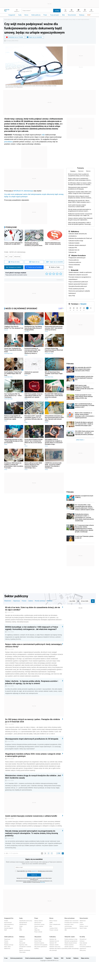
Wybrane (88, 171)
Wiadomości (25, 19)
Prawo (45, 15)
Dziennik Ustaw (38, 939)
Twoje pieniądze (54, 15)
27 (80, 308)
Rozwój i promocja (40, 600)
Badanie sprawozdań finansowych (78, 284)
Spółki (51, 922)
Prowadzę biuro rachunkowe (72, 922)
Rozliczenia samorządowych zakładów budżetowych (79, 292)
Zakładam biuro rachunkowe (72, 920)
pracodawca (8, 141)
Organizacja (16, 600)
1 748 (58, 853)
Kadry (20, 15)
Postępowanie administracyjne (77, 257)
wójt (43, 135)
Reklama (75, 958)
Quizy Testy (72, 295)
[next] (63, 853)
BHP (20, 928)
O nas (6, 958)
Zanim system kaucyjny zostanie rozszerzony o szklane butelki (77, 205)
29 (87, 308)
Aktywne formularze (78, 255)
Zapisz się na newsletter (56, 262)
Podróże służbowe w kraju (71, 939)
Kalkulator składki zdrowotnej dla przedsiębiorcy (78, 235)
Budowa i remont (84, 926)
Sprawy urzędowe (38, 926)
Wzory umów (83, 944)
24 (70, 308)
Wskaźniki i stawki (70, 936)
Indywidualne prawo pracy (25, 920)
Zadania (30, 600)
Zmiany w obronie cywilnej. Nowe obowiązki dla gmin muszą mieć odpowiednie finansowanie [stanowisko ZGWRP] (80, 219)
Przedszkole (22, 939)
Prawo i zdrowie (38, 931)
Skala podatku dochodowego (72, 948)
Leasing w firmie (53, 928)
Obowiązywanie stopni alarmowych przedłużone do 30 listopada (78, 188)
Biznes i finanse (53, 920)
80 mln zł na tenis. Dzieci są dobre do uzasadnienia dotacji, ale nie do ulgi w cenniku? (78, 175)
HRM (20, 930)
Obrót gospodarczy (9, 924)
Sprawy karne (37, 922)
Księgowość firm (8, 918)
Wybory (71, 267)
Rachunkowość (8, 922)
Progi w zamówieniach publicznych (78, 281)
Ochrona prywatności (16, 958)
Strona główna (7, 19)
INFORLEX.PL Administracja (23, 191)
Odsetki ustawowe (69, 946)
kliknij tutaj (42, 882)
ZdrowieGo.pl (83, 939)
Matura (21, 948)
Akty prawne (37, 936)
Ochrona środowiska (74, 264)
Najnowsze (80, 171)
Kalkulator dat (72, 252)
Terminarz (74, 304)
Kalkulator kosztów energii (76, 240)
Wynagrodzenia (23, 922)
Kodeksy (36, 948)
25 (73, 308)
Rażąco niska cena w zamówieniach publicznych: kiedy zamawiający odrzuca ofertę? (79, 179)
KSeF (88, 15)
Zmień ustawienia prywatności (34, 958)
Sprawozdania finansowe (71, 928)
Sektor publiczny (35, 15)
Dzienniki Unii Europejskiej (40, 944)
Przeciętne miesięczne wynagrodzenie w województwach (80, 278)
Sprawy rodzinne (38, 920)
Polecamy (70, 492)
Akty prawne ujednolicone (40, 946)
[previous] (42, 853)
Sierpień (83, 304)
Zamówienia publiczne (75, 262)
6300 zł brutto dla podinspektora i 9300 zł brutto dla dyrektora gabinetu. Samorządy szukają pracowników (79, 223)
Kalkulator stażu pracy (55, 946)
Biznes (26, 15)
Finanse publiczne (74, 260)
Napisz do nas (35, 262)
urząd (10, 256)
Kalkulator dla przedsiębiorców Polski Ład (80, 238)
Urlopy (21, 926)
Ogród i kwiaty (83, 928)
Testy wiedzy (22, 952)
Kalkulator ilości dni (74, 250)
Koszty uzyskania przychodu (76, 288)
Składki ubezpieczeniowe (71, 943)
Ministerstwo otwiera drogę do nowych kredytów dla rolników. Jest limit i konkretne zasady (80, 197)
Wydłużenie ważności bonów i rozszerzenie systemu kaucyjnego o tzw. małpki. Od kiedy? (80, 214)
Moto (63, 15)
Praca (35, 928)
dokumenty (17, 256)
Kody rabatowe (83, 943)
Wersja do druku (15, 262)
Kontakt (68, 958)
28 (84, 308)
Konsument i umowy (39, 924)
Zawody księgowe (8, 928)
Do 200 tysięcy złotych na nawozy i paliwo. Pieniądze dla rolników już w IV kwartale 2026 (80, 183)
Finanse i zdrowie (54, 930)
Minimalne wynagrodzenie (71, 941)
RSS (62, 958)
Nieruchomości (72, 15)
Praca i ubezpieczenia (55, 924)
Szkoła (21, 941)
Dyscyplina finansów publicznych (78, 286)
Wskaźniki (74, 270)
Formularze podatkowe (85, 946)
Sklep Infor (37, 930)
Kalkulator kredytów (74, 243)
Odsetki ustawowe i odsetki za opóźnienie (80, 272)
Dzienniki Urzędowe (39, 943)
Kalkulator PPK (73, 247)
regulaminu (34, 871)
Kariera (56, 958)
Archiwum (82, 941)
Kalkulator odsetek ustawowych (77, 245)
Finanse (24, 600)
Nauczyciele (22, 943)
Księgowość (12, 15)
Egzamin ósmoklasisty (24, 950)
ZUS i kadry (7, 926)
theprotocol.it (83, 948)
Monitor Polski (37, 941)
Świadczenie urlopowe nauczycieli (78, 274)
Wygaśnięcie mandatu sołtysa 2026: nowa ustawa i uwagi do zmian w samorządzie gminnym (79, 192)
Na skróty (82, 936)
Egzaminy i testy (23, 944)
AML (66, 930)
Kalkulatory (75, 231)
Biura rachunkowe (70, 918)
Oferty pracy (83, 950)
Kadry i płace (7, 946)
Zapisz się (34, 875)
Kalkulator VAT (53, 943)
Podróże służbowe (69, 944)
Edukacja (81, 15)
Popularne (72, 171)
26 (77, 308)
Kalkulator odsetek (54, 944)
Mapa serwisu (85, 958)
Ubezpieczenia (23, 924)
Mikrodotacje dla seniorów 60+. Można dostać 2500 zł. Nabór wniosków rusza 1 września (79, 201)
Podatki (6, 920)
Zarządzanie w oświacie (25, 946)
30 (90, 308)
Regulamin (48, 958)
